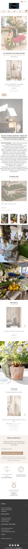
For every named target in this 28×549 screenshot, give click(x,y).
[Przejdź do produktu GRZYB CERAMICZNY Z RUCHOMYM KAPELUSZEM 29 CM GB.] (14, 70)
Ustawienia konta (5, 519)
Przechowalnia (5, 521)
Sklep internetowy (13, 548)
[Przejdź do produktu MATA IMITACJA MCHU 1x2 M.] (14, 191)
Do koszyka (14, 90)
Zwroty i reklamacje (6, 508)
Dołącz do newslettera (12, 453)
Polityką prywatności (16, 460)
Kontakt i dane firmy (6, 538)
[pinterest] (15, 545)
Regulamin (18, 456)
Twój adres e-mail (6, 449)
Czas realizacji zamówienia (8, 531)
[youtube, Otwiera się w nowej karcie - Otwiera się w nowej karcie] (18, 545)
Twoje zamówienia (6, 518)
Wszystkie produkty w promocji (14, 392)
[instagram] (12, 545)
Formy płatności (5, 530)
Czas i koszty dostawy (7, 528)
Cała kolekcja (14, 56)
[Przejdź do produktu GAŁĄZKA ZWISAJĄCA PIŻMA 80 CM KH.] (14, 317)
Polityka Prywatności (6, 509)
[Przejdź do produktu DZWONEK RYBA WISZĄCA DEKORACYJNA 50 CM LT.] (14, 406)
